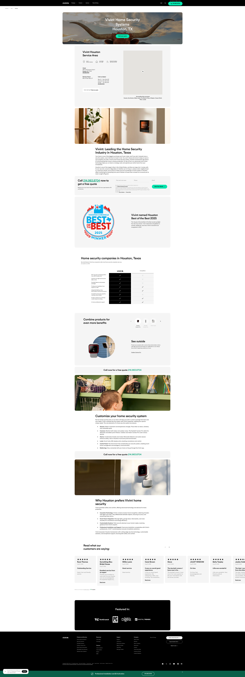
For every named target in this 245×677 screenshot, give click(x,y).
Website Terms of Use (109, 663)
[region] (16, 671)
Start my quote (94, 90)
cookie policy (14, 671)
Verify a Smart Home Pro (174, 637)
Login (161, 3)
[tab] (138, 321)
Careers (135, 647)
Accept (24, 671)
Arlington (152, 98)
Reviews (135, 641)
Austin (139, 98)
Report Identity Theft (173, 641)
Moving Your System (121, 643)
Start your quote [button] (122, 36)
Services (87, 3)
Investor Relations (137, 653)
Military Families (120, 645)
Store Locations (137, 643)
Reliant (97, 651)
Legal (93, 663)
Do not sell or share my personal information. (70, 664)
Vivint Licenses (102, 663)
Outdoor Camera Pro (81, 645)
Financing (98, 641)
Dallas (135, 98)
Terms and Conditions (82, 663)
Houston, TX (85, 71)
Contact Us (119, 641)
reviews (86, 589)
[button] (143, 71)
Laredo (144, 99)
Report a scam (174, 645)
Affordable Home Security (82, 649)
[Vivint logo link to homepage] (66, 3)
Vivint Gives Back (137, 649)
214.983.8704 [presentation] (176, 3)
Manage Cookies (120, 649)
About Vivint (136, 639)
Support (118, 639)
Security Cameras (80, 641)
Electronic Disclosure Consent (122, 186)
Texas (12, 8)
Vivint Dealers (99, 649)
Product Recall (96, 663)
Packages (73, 3)
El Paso (148, 98)
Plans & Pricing (95, 3)
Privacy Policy (128, 192)
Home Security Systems (81, 639)
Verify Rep (119, 647)
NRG (97, 653)
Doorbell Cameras (80, 643)
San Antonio (131, 98)
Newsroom (136, 645)
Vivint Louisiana (99, 647)
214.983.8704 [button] (86, 72)
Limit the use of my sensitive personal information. (85, 664)
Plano (141, 99)
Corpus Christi (158, 98)
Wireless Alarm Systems (82, 651)
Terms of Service (121, 192)
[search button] (165, 3)
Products (80, 3)
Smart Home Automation (82, 647)
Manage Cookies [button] (13, 672)
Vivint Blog (98, 639)
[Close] (5, 671)
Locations (6, 8)
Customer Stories (137, 651)
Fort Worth (143, 98)
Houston (126, 98)
